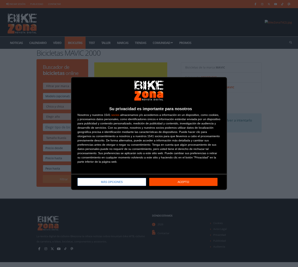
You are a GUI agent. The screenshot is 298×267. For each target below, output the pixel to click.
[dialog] (149, 133)
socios (115, 114)
